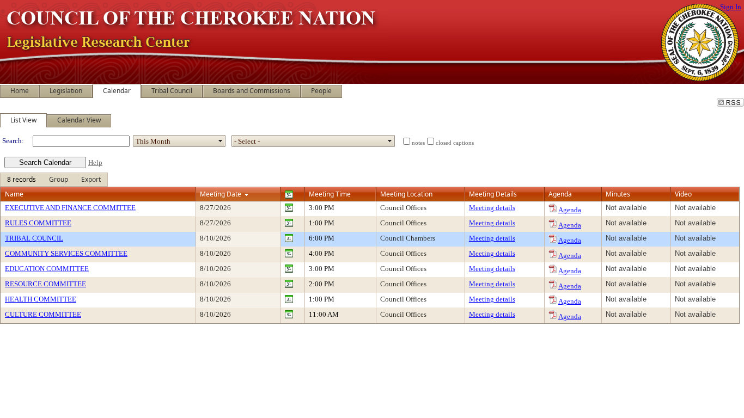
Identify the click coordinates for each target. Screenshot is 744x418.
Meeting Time (330, 194)
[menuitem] (21, 179)
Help (95, 162)
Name (14, 194)
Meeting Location (406, 194)
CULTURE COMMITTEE (43, 314)
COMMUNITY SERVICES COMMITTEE (66, 253)
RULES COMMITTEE (38, 223)
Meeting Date (220, 194)
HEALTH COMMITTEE (40, 299)
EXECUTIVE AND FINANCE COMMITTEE (70, 208)
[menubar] (54, 180)
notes (418, 143)
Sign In (730, 7)
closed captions (455, 143)
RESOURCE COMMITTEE (45, 284)
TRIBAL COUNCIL (34, 238)
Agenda (569, 210)
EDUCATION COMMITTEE (47, 269)
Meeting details (492, 208)
